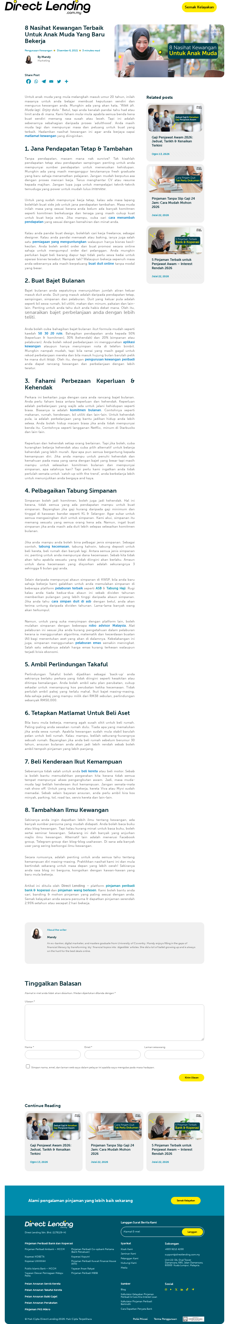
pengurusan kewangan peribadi (110, 359)
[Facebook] (28, 81)
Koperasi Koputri (80, 1256)
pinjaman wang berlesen (77, 890)
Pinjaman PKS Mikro (37, 1309)
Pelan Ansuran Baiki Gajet (41, 1296)
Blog (123, 1289)
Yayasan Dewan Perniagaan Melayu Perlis (44, 1274)
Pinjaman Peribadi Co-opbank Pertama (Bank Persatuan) (92, 1250)
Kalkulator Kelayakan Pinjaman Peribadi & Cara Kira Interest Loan (139, 1295)
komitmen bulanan (85, 410)
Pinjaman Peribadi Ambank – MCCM (45, 1249)
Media (124, 1267)
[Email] (51, 81)
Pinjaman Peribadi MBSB (84, 1273)
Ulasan (30, 1001)
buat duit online (101, 264)
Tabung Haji (116, 588)
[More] (66, 81)
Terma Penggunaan (165, 1318)
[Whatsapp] (36, 81)
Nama (29, 1047)
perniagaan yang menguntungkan (59, 242)
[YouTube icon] (170, 1289)
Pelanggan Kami (129, 1258)
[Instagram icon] (166, 1289)
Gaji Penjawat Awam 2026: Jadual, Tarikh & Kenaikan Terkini (172, 141)
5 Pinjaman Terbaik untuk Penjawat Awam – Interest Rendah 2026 (172, 264)
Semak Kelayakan (199, 7)
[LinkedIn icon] (182, 1289)
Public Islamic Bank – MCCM (40, 1268)
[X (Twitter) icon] (176, 1289)
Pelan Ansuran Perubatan (41, 1302)
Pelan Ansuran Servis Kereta (43, 1283)
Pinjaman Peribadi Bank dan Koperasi (49, 1243)
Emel (88, 1047)
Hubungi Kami (129, 1263)
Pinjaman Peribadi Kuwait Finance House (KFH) (93, 1262)
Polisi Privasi (140, 1318)
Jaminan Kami (128, 1253)
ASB (99, 588)
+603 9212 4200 (174, 1249)
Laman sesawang (154, 1047)
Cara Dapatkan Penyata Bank (136, 1309)
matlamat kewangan (40, 136)
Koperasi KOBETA (34, 1256)
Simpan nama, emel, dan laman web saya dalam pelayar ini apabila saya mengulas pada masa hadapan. (92, 1067)
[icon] (187, 1289)
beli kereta (89, 771)
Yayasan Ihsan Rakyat (83, 1268)
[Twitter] (59, 81)
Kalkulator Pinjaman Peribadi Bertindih (136, 1302)
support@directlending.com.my (182, 1254)
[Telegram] (44, 81)
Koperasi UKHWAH (35, 1261)
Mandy (46, 56)
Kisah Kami (127, 1249)
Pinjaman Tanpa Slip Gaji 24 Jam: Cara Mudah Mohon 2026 (173, 203)
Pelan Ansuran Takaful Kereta (43, 1289)
